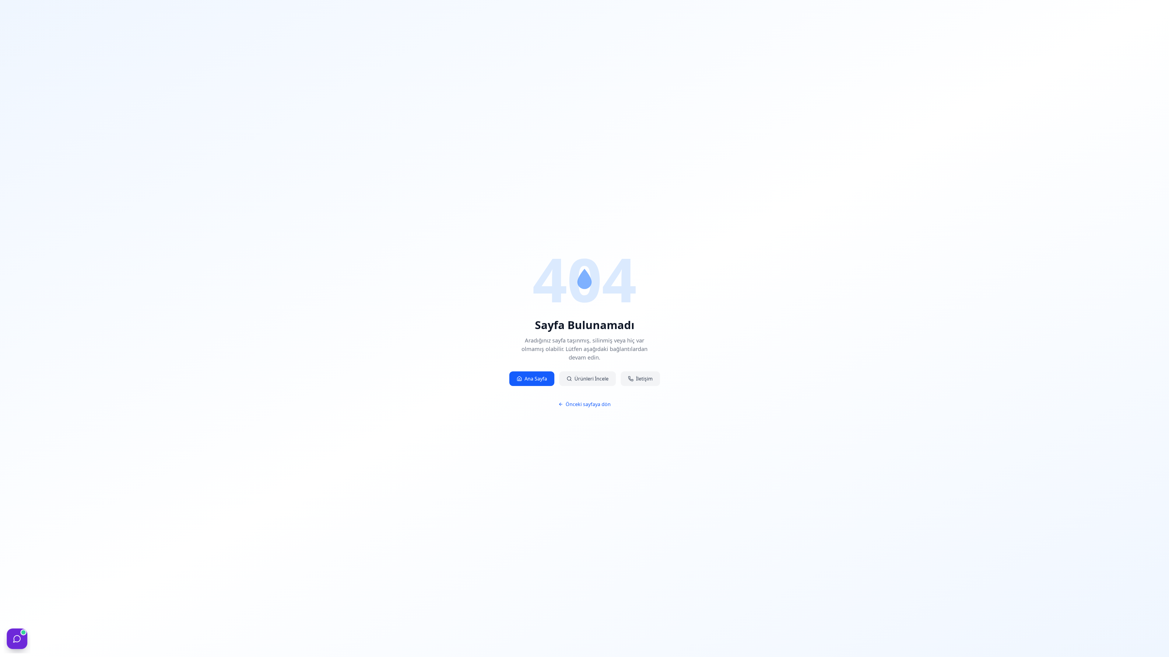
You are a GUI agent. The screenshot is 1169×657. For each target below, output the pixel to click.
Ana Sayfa (536, 378)
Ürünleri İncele (591, 378)
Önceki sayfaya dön (588, 404)
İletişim (644, 378)
